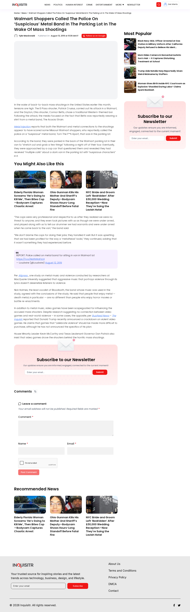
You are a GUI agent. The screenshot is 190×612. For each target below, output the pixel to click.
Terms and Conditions (122, 570)
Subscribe (78, 586)
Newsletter (133, 4)
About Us (114, 564)
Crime (89, 4)
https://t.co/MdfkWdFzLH (30, 259)
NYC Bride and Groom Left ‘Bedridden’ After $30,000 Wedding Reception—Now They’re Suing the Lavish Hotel (100, 200)
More (119, 4)
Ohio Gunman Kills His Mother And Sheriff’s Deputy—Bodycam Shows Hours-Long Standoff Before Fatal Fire (64, 200)
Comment (25, 417)
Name (23, 443)
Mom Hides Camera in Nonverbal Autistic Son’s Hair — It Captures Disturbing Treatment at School (159, 58)
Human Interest (74, 4)
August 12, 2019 (53, 262)
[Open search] (158, 4)
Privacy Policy (117, 577)
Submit (100, 372)
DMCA (112, 584)
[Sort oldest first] (35, 391)
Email (71, 443)
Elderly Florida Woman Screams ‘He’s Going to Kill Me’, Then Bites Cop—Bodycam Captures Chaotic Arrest (29, 199)
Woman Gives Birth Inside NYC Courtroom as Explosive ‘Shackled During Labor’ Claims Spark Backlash (161, 86)
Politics (58, 4)
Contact (113, 590)
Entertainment (104, 4)
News (47, 4)
